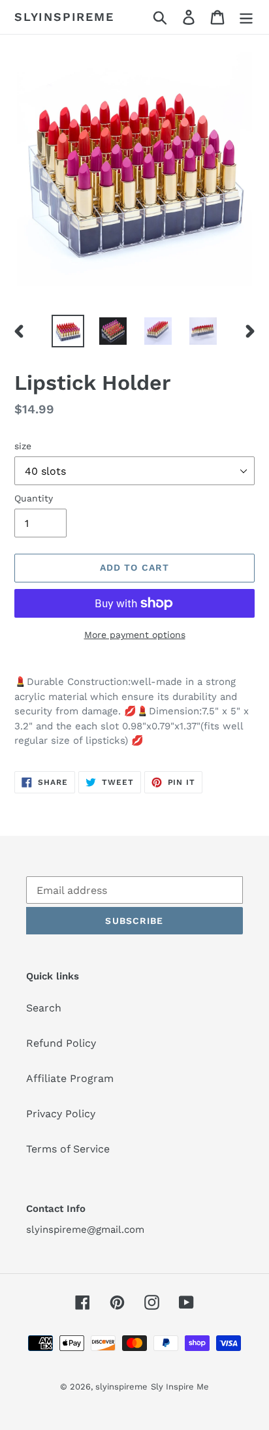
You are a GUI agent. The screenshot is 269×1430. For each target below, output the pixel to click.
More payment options (134, 634)
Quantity (33, 498)
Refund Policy (61, 1043)
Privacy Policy (60, 1113)
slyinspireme (64, 17)
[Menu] (246, 17)
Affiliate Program (70, 1078)
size (22, 446)
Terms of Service (68, 1149)
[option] (68, 331)
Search (43, 1008)
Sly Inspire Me (180, 1386)
